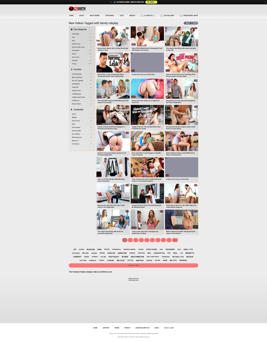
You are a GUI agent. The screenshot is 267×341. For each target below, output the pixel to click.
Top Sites (77, 69)
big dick (189, 257)
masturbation (137, 257)
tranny (101, 260)
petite (107, 249)
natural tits (178, 257)
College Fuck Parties (82, 97)
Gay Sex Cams (167, 15)
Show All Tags (133, 265)
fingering (183, 260)
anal (175, 253)
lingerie (149, 260)
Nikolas (82, 117)
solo (179, 249)
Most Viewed (94, 15)
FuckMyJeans (82, 94)
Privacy (127, 328)
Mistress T (82, 141)
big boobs (76, 253)
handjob (111, 253)
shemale (95, 256)
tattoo (130, 260)
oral (161, 249)
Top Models (78, 109)
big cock (121, 260)
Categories (109, 15)
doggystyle (159, 253)
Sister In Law (82, 44)
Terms (116, 328)
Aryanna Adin (82, 130)
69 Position (82, 50)
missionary (170, 249)
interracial (116, 249)
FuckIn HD (82, 87)
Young (82, 64)
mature (157, 260)
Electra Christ (82, 104)
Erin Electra (82, 144)
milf (149, 253)
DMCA (157, 328)
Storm (82, 114)
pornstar (141, 253)
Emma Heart (82, 127)
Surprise (82, 60)
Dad (82, 40)
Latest (81, 15)
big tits (173, 260)
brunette (190, 253)
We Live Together (82, 80)
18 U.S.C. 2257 (169, 328)
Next (174, 240)
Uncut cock (82, 57)
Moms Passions (82, 77)
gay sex (103, 257)
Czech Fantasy (82, 74)
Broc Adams (82, 134)
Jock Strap (82, 34)
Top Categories (80, 29)
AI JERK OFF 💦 (148, 15)
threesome (166, 257)
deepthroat (114, 257)
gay (75, 249)
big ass (85, 253)
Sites (122, 15)
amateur (140, 260)
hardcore (122, 253)
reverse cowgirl (130, 249)
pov (168, 253)
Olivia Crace (82, 121)
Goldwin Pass (82, 90)
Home (71, 15)
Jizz (82, 37)
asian (165, 260)
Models (132, 15)
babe (99, 249)
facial (86, 257)
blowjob (91, 249)
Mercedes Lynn (82, 137)
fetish (102, 253)
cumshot (77, 257)
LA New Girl (82, 100)
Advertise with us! (142, 328)
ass (181, 253)
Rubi (82, 124)
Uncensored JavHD (189, 15)
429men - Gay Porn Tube (131, 337)
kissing (81, 249)
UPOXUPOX (82, 84)
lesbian (94, 253)
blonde (125, 257)
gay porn (83, 260)
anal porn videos (153, 256)
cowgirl (110, 260)
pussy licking (151, 249)
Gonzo (82, 54)
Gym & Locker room (82, 47)
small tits (188, 249)
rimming (132, 253)
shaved (140, 249)
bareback (92, 260)
